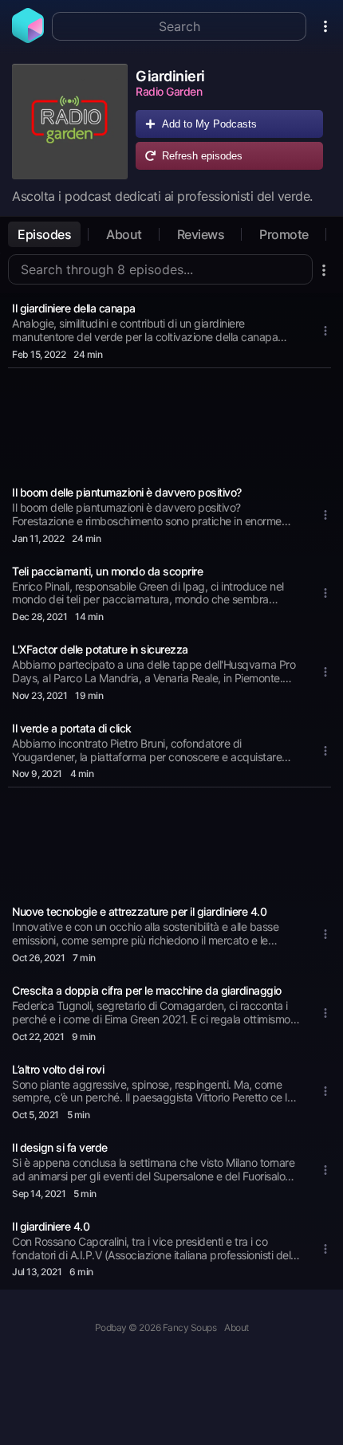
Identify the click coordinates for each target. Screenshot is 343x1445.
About (124, 234)
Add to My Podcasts (209, 124)
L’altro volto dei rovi (58, 1069)
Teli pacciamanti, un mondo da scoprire (107, 571)
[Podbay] (28, 38)
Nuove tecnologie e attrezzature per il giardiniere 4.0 (139, 911)
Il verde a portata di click (72, 728)
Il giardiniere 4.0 (50, 1226)
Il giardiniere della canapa (74, 308)
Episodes (44, 234)
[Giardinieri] (70, 121)
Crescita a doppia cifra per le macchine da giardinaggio (147, 990)
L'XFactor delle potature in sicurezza (100, 649)
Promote (284, 234)
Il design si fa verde (60, 1147)
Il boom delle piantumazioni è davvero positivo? (127, 492)
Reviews (201, 234)
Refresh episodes (202, 156)
